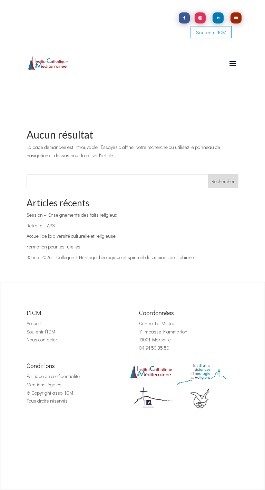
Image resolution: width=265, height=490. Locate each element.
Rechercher (223, 181)
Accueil (34, 323)
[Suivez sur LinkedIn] (218, 17)
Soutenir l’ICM (41, 331)
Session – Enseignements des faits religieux (72, 214)
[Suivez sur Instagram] (200, 17)
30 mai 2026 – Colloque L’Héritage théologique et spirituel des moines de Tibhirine (110, 257)
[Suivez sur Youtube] (236, 17)
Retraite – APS (41, 225)
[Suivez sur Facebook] (184, 17)
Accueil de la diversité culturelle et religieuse (71, 236)
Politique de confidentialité (53, 376)
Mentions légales (44, 384)
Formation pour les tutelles (53, 246)
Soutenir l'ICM (211, 32)
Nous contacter (42, 339)
